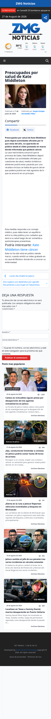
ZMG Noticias (25, 3)
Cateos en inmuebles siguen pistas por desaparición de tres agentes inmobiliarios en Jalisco (24, 400)
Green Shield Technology (26, 650)
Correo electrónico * (10, 340)
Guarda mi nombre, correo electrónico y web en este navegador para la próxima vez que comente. (24, 350)
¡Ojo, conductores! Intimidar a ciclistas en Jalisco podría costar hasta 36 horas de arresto (24, 453)
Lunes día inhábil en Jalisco (22, 276)
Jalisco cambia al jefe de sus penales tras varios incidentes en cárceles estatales (25, 560)
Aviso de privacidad (18, 657)
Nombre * (6, 332)
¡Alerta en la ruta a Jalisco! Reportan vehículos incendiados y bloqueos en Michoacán (23, 506)
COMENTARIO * (8, 309)
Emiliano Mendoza (38, 415)
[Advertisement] (26, 201)
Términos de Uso (34, 657)
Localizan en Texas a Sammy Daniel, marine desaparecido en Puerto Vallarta (25, 610)
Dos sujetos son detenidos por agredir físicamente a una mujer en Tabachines (21, 283)
